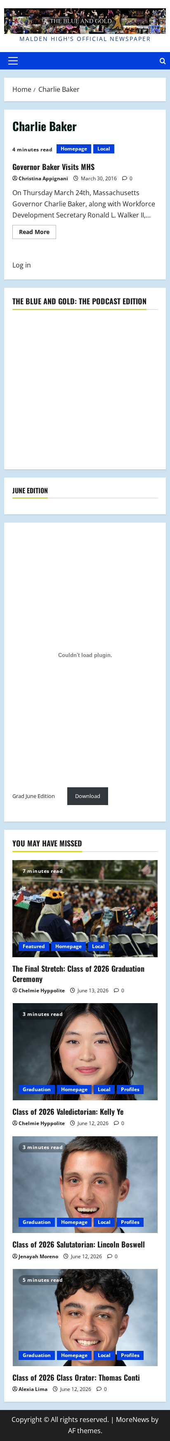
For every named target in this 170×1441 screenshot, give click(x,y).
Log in (21, 265)
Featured (34, 946)
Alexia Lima (33, 1389)
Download (87, 796)
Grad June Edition (33, 796)
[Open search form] (163, 61)
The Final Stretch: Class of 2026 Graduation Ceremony (78, 973)
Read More (37, 233)
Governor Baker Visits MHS (53, 166)
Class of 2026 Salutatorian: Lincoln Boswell (78, 1244)
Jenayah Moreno (38, 1256)
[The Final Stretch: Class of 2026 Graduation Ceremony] (85, 908)
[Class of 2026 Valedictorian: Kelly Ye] (85, 1051)
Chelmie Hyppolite (42, 990)
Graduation (37, 1089)
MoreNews (132, 1419)
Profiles (130, 1089)
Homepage (74, 148)
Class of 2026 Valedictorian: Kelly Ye (67, 1111)
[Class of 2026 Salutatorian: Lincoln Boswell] (85, 1184)
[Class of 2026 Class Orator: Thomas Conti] (85, 1317)
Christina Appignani (43, 178)
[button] (13, 60)
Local (103, 148)
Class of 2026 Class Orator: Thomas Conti (76, 1377)
